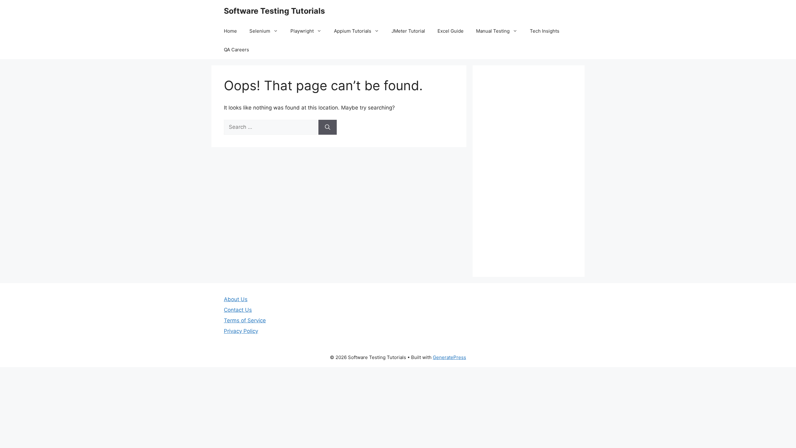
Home (230, 31)
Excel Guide (450, 31)
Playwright (302, 31)
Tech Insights (544, 31)
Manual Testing (493, 31)
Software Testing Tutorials (274, 11)
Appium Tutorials (352, 31)
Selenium (259, 31)
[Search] (327, 127)
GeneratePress (449, 357)
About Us (236, 299)
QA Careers (236, 50)
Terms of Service (245, 320)
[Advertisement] (528, 171)
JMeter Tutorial (408, 31)
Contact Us (238, 310)
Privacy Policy (241, 331)
